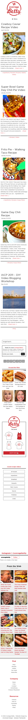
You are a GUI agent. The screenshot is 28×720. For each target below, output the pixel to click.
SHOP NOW (13, 453)
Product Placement (14, 690)
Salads (23, 72)
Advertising (14, 688)
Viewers (14, 699)
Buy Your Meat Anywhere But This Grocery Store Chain (7, 630)
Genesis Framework (19, 718)
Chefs (14, 498)
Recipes (12, 72)
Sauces (14, 491)
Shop (14, 707)
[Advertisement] (13, 525)
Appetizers (6, 72)
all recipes (14, 471)
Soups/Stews (21, 200)
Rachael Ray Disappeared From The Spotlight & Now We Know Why (20, 406)
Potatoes (14, 494)
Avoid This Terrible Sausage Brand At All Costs (20, 384)
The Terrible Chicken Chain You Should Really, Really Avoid (21, 630)
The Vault (14, 670)
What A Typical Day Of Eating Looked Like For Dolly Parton (7, 650)
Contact (14, 686)
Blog (14, 328)
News (14, 682)
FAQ (14, 684)
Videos (14, 74)
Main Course (14, 487)
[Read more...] (19, 68)
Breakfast (14, 479)
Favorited (14, 703)
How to (14, 701)
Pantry (14, 705)
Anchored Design (8, 718)
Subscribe (14, 672)
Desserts (14, 483)
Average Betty (14, 8)
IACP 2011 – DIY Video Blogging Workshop (11, 278)
